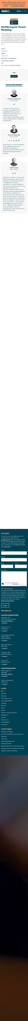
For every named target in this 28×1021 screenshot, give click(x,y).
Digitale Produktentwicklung (9, 750)
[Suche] (25, 11)
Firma (16, 563)
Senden (5, 605)
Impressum (4, 724)
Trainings (3, 703)
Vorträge (3, 693)
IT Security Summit (7, 60)
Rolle (2, 563)
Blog (2, 691)
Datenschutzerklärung (7, 600)
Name (7, 550)
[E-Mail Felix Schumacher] (18, 140)
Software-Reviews (6, 743)
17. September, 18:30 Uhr (18, 6)
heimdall (7, 203)
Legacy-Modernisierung (7, 741)
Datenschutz (4, 719)
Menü (19, 11)
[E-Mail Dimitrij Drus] (15, 173)
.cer (3, 546)
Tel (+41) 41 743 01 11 (7, 674)
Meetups (3, 705)
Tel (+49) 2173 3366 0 (7, 620)
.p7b (5, 546)
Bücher (3, 710)
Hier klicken (16, 584)
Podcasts (3, 696)
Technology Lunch (6, 698)
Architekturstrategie (7, 731)
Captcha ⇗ (23, 585)
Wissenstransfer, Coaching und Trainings (12, 748)
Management (5, 715)
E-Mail (7, 557)
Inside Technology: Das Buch (9, 712)
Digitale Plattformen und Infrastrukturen (13, 746)
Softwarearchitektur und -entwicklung (12, 734)
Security (14, 76)
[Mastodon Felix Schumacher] (11, 140)
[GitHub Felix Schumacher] (16, 140)
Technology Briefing (6, 700)
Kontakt (3, 717)
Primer (3, 708)
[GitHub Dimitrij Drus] (12, 173)
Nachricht (8, 570)
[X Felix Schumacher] (9, 140)
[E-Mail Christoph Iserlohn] (14, 104)
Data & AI (4, 736)
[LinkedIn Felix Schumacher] (14, 140)
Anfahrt (5, 623)
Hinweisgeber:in (5, 722)
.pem (8, 546)
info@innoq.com (5, 539)
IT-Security (4, 738)
